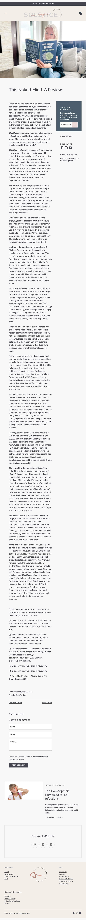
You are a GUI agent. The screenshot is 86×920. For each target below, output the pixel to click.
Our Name (62, 874)
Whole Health (9, 874)
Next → (60, 817)
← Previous (50, 817)
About (6, 872)
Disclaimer (63, 872)
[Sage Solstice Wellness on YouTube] (70, 147)
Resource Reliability (66, 879)
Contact (7, 896)
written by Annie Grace (27, 150)
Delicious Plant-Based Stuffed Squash (69, 160)
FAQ (6, 879)
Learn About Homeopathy (43, 3)
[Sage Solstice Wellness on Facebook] (62, 147)
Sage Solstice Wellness (23, 913)
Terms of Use (63, 883)
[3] (18, 480)
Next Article (47, 703)
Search (7, 903)
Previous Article (15, 703)
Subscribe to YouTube (12, 901)
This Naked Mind (29, 575)
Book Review (21, 695)
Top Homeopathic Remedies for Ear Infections (57, 794)
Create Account (9, 899)
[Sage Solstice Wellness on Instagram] (66, 147)
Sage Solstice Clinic (11, 876)
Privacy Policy (64, 876)
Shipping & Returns (66, 881)
